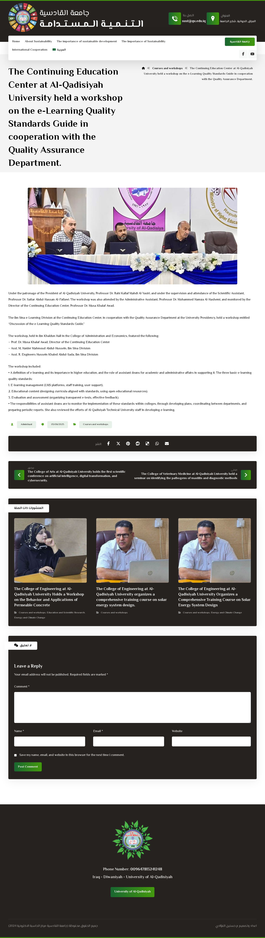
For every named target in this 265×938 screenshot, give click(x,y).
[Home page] (143, 68)
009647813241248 (146, 870)
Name (19, 731)
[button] (243, 54)
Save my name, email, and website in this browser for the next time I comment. (71, 755)
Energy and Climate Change (29, 618)
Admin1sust (26, 424)
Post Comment (28, 767)
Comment (21, 686)
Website (177, 731)
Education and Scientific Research (66, 613)
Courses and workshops (95, 424)
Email (98, 731)
